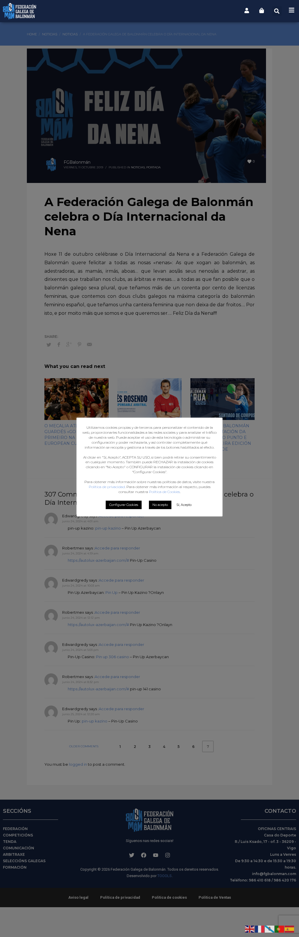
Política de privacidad (107, 487)
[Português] (280, 928)
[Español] (290, 928)
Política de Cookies (164, 492)
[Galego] (270, 928)
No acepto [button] (160, 505)
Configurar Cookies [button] (123, 505)
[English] (250, 928)
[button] (277, 11)
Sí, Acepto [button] (184, 505)
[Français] (260, 928)
